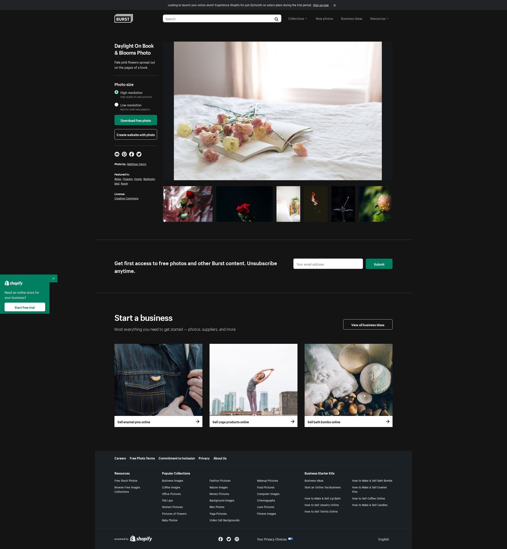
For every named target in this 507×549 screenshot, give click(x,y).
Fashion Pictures (220, 480)
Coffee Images (171, 487)
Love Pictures (265, 506)
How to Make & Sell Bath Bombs (372, 480)
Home (138, 178)
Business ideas (351, 18)
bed (116, 183)
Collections (296, 18)
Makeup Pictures (267, 480)
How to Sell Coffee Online (368, 498)
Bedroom (149, 178)
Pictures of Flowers (174, 513)
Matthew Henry (136, 164)
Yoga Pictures (218, 513)
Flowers (128, 178)
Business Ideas (314, 480)
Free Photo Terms (142, 457)
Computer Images (268, 493)
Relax (117, 178)
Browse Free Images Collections (127, 489)
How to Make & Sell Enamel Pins (369, 489)
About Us (220, 457)
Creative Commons (126, 198)
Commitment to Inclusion (177, 457)
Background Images (222, 500)
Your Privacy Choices (272, 538)
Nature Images (219, 487)
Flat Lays (167, 500)
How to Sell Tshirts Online (321, 511)
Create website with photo (136, 134)
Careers (120, 457)
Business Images (172, 480)
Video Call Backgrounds (224, 520)
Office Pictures (171, 493)
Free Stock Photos (125, 480)
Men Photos (217, 506)
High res (185, 217)
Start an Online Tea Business (323, 487)
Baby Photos (169, 520)
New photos (324, 18)
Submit (379, 263)
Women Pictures (172, 506)
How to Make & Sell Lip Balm (323, 498)
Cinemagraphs (266, 500)
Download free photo (136, 120)
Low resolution (130, 105)
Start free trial (25, 307)
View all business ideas (367, 324)
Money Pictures (219, 493)
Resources (378, 18)
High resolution (131, 92)
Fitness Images (266, 513)
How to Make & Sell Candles (370, 504)
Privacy (204, 457)
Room (124, 183)
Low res (201, 217)
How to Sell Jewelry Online (322, 504)
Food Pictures (265, 487)
